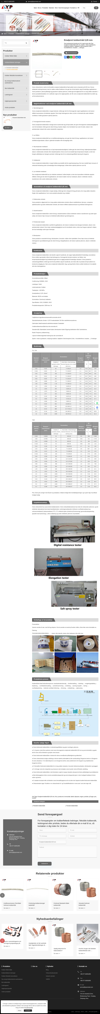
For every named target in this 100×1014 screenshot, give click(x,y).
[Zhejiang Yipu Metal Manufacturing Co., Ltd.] (7, 7)
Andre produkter (10, 107)
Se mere (7, 127)
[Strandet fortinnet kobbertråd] (87, 889)
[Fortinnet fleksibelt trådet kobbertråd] (62, 889)
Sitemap (77, 1011)
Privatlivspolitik (93, 1011)
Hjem (5, 33)
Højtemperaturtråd (10, 101)
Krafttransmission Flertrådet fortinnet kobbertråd (12, 904)
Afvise (19, 1010)
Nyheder (50, 966)
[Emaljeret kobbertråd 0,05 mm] (39, 74)
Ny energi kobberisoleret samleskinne (12, 82)
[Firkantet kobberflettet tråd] (7, 120)
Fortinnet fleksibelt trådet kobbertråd (61, 904)
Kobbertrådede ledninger (23, 33)
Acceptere (27, 1010)
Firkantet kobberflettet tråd (19, 117)
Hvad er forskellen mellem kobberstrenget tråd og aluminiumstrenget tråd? (12, 944)
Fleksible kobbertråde (12, 67)
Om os (34, 966)
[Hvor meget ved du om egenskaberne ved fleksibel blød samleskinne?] (37, 932)
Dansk (95, 1)
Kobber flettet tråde (11, 56)
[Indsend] (96, 7)
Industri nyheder (50, 976)
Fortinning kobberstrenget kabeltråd (37, 904)
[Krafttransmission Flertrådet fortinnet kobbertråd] (12, 889)
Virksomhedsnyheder (52, 973)
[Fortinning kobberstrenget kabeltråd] (37, 889)
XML (86, 1011)
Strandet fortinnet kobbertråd (84, 904)
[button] (2, 895)
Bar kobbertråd (9, 88)
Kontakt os (83, 966)
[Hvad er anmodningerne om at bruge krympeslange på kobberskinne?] (62, 931)
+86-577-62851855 (9, 1)
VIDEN (48, 979)
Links (72, 1011)
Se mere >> (7, 908)
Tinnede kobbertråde (37, 33)
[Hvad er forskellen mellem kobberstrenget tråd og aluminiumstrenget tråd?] (12, 932)
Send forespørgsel (72, 52)
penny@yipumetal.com (34, 1)
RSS (82, 1011)
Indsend (44, 863)
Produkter (11, 33)
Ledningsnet (8, 94)
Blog (47, 969)
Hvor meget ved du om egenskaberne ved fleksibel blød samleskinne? (37, 944)
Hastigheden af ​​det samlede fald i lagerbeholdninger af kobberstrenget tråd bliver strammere (87, 944)
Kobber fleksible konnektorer (14, 75)
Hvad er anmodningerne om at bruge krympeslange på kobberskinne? (62, 942)
